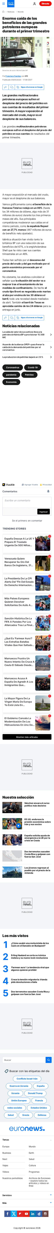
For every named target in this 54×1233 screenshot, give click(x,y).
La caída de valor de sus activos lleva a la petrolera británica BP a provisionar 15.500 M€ (23, 335)
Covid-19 (33, 367)
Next (4, 1159)
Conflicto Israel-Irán (27, 1078)
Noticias (11, 12)
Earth (31, 1153)
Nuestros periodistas (12, 1178)
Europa (5, 1146)
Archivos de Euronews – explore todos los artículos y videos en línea (39, 1182)
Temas (5, 1139)
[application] (27, 52)
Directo (45, 3)
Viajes (5, 1165)
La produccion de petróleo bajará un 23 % (22, 357)
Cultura (32, 1165)
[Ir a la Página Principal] (10, 3)
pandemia (11, 374)
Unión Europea (19, 1100)
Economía (11, 382)
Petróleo (29, 374)
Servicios (7, 1195)
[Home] (3, 12)
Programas (34, 1171)
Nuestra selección (18, 797)
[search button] (49, 1060)
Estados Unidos (39, 1108)
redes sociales (14, 1108)
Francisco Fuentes (13, 76)
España (41, 1086)
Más (4, 1203)
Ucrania (15, 1093)
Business (6, 1153)
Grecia (25, 1115)
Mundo (21, 12)
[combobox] (27, 1060)
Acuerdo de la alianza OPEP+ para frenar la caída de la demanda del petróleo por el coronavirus (23, 347)
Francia (39, 1100)
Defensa (42, 1115)
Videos (5, 1171)
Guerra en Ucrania (19, 1086)
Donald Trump (35, 1093)
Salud (11, 1115)
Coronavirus (12, 367)
